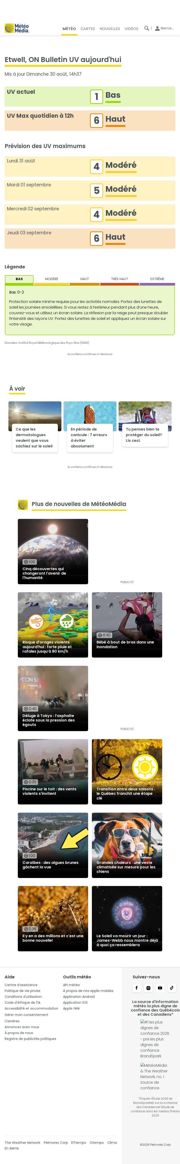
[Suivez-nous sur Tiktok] (172, 988)
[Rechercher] (146, 28)
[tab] (19, 280)
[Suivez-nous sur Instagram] (148, 988)
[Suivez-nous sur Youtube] (160, 988)
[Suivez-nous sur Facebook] (136, 988)
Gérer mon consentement (26, 1015)
